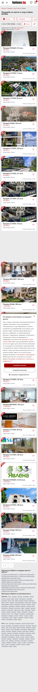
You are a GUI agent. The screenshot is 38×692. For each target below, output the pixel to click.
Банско (17, 598)
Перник (33, 610)
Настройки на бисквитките (16, 359)
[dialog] (19, 346)
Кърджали (11, 608)
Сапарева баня (30, 613)
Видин (3, 602)
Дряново (23, 604)
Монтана (33, 608)
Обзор (22, 610)
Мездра (12, 635)
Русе (12, 613)
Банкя (12, 598)
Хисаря (31, 617)
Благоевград (22, 598)
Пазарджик (28, 610)
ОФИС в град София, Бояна (26, 580)
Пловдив (8, 612)
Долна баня (17, 604)
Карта (28, 24)
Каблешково (12, 606)
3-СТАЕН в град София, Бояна (9, 576)
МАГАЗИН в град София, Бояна (9, 585)
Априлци (20, 596)
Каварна (18, 606)
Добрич (12, 604)
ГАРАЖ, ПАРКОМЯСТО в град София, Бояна (13, 589)
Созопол (26, 615)
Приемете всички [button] (19, 365)
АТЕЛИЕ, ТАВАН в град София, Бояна (11, 582)
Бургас (9, 600)
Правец (19, 612)
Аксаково (14, 596)
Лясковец (27, 608)
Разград (3, 613)
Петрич (22, 637)
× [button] (34, 316)
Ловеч (22, 608)
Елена (33, 604)
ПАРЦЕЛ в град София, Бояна (9, 591)
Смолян (21, 615)
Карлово (29, 606)
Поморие (13, 612)
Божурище (29, 598)
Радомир (30, 612)
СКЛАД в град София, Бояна (27, 587)
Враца (7, 602)
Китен (33, 606)
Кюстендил (17, 608)
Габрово (12, 602)
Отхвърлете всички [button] (20, 370)
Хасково (26, 617)
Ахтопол (3, 598)
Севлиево (10, 615)
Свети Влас (4, 615)
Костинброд (4, 608)
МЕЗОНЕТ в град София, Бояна (9, 580)
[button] (19, 375)
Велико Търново (23, 600)
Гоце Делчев (28, 602)
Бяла (13, 600)
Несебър (3, 610)
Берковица (9, 625)
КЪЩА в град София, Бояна (29, 583)
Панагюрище (11, 637)
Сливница (8, 642)
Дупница (28, 604)
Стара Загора (5, 617)
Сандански (22, 613)
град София (17, 8)
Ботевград (4, 600)
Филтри (7, 19)
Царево (3, 619)
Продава (9, 8)
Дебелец (34, 602)
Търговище (21, 617)
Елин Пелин (4, 606)
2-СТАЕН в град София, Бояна (26, 574)
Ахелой (32, 596)
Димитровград (5, 604)
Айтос (9, 596)
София (31, 615)
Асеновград (26, 596)
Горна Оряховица (19, 602)
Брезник (34, 625)
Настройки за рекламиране (26, 355)
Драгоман (8, 631)
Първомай (21, 638)
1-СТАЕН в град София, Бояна (9, 574)
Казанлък (23, 606)
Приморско (24, 612)
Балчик (8, 598)
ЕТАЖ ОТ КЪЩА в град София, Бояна (11, 583)
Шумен (15, 619)
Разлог (8, 613)
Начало (3, 8)
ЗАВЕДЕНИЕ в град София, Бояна (10, 587)
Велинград (31, 600)
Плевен (3, 612)
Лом (2, 635)
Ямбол (19, 619)
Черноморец (9, 619)
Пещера (27, 637)
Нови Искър (10, 610)
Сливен (16, 615)
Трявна (15, 617)
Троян (11, 617)
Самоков (16, 613)
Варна (17, 600)
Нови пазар (17, 610)
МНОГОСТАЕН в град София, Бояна (10, 578)
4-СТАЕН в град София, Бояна (26, 576)
